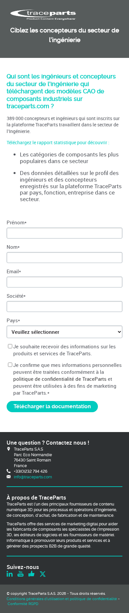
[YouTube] (20, 574)
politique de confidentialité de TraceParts (60, 378)
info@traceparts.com (33, 477)
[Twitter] (42, 574)
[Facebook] (31, 574)
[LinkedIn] (10, 574)
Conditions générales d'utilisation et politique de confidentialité (62, 599)
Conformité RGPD (23, 604)
